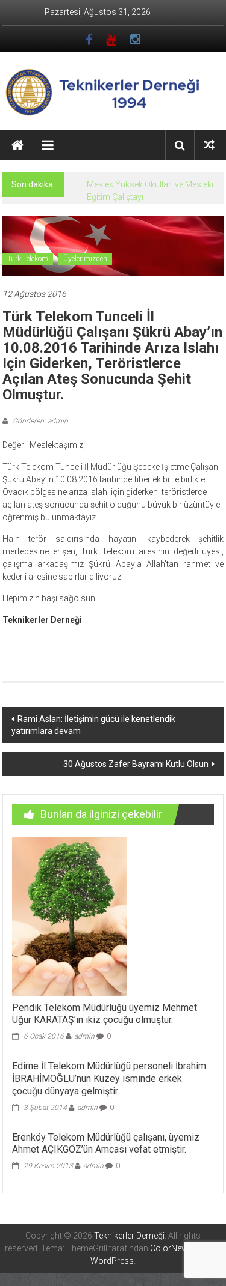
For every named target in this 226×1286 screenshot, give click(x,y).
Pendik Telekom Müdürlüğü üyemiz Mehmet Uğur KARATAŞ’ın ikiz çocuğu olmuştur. (104, 1014)
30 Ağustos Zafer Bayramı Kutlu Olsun (136, 764)
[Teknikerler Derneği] (17, 145)
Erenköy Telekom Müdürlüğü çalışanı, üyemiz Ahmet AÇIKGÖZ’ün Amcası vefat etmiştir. (105, 1144)
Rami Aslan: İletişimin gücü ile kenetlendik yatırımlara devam (93, 725)
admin (84, 1036)
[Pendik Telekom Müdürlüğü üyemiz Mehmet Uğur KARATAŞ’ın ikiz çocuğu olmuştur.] (69, 915)
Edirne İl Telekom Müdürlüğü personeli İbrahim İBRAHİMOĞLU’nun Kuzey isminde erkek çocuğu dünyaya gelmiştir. (109, 1078)
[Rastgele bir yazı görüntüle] (209, 145)
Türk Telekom (27, 259)
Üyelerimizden (85, 259)
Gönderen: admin (39, 421)
